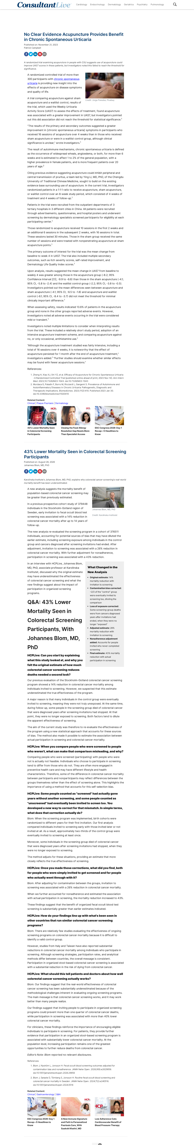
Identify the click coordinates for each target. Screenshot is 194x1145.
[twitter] (31, 54)
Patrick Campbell (32, 47)
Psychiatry (142, 4)
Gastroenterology (45, 1094)
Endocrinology (97, 4)
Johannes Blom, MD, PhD (36, 465)
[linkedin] (35, 54)
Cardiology (81, 4)
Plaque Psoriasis (45, 403)
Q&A (58, 1094)
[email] (44, 54)
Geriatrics (129, 4)
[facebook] (26, 54)
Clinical (31, 403)
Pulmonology (157, 4)
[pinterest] (40, 54)
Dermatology (114, 4)
